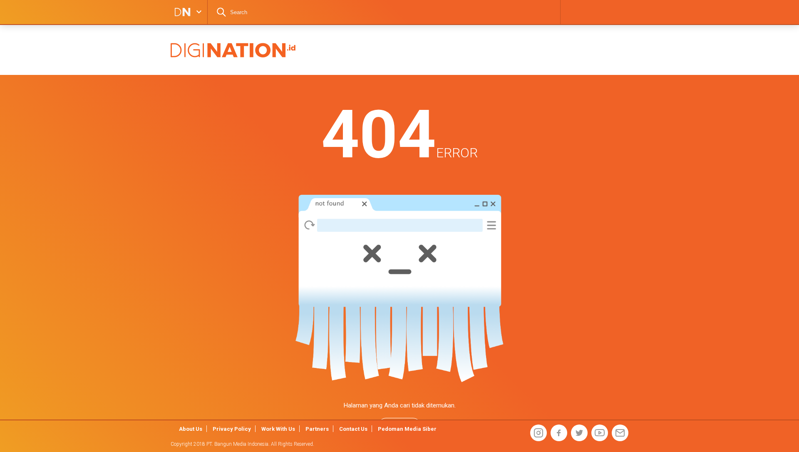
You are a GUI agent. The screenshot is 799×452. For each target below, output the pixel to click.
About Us (190, 429)
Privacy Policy (232, 429)
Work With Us (278, 429)
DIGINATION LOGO (180, 12)
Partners (317, 429)
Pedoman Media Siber (407, 429)
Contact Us (353, 429)
